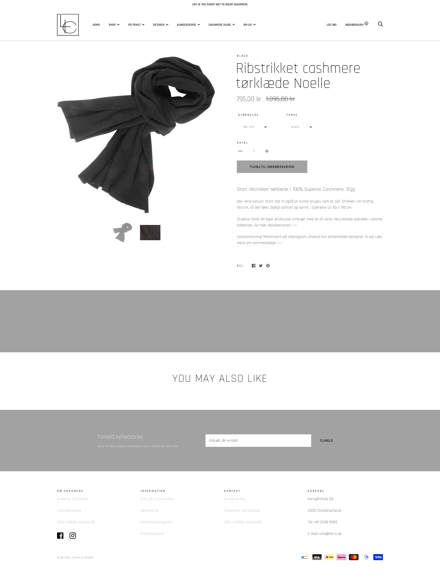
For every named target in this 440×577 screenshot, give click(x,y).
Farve (292, 115)
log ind (332, 24)
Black (243, 56)
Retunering (149, 510)
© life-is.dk (63, 557)
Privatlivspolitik (152, 533)
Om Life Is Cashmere (157, 499)
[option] (136, 134)
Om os (247, 25)
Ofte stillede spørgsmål (76, 522)
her (294, 225)
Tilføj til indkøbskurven (272, 167)
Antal (242, 143)
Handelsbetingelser (156, 522)
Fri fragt (134, 25)
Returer (158, 25)
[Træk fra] (240, 151)
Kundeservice (186, 25)
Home (96, 25)
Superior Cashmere (72, 499)
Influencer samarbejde (242, 510)
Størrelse (248, 115)
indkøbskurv (356, 24)
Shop (112, 25)
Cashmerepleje (69, 510)
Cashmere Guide (220, 25)
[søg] (380, 24)
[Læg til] (266, 151)
